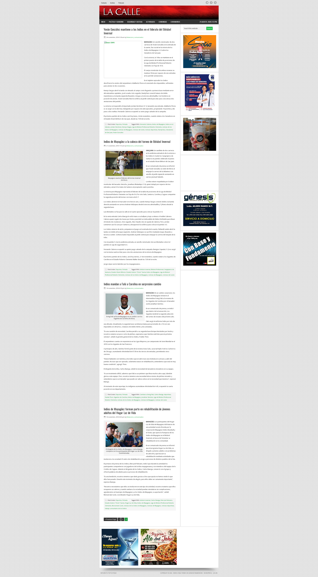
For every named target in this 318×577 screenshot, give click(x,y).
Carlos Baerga (159, 394)
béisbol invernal (145, 269)
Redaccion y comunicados (135, 37)
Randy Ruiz (161, 130)
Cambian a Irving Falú (147, 394)
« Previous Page (110, 519)
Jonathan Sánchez (147, 397)
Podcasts (121, 3)
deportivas (167, 394)
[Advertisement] (186, 12)
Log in (215, 573)
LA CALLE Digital (128, 12)
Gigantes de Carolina (120, 397)
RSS (215, 2)
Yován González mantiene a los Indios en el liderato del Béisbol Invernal (137, 31)
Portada (124, 124)
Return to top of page (109, 573)
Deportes (119, 124)
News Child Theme (179, 573)
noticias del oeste (138, 130)
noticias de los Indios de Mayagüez (136, 275)
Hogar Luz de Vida (131, 503)
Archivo (112, 3)
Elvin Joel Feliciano (166, 500)
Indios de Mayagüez (158, 124)
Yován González (118, 132)
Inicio (103, 21)
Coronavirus (175, 21)
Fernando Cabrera (145, 124)
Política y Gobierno (116, 21)
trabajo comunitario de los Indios (116, 508)
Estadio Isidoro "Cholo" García (136, 272)
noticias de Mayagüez (125, 130)
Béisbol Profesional (157, 269)
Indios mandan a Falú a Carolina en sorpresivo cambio (132, 284)
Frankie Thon (109, 397)
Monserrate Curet (117, 506)
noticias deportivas (151, 130)
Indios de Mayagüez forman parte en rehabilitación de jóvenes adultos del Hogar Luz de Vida (137, 411)
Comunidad (163, 21)
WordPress (208, 573)
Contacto (104, 3)
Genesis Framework (196, 573)
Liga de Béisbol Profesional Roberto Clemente (147, 127)
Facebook (211, 2)
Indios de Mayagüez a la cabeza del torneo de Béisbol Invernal (137, 141)
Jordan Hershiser (116, 127)
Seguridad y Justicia (134, 21)
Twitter (207, 2)
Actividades (150, 21)
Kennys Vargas (126, 127)
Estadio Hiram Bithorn (118, 272)
